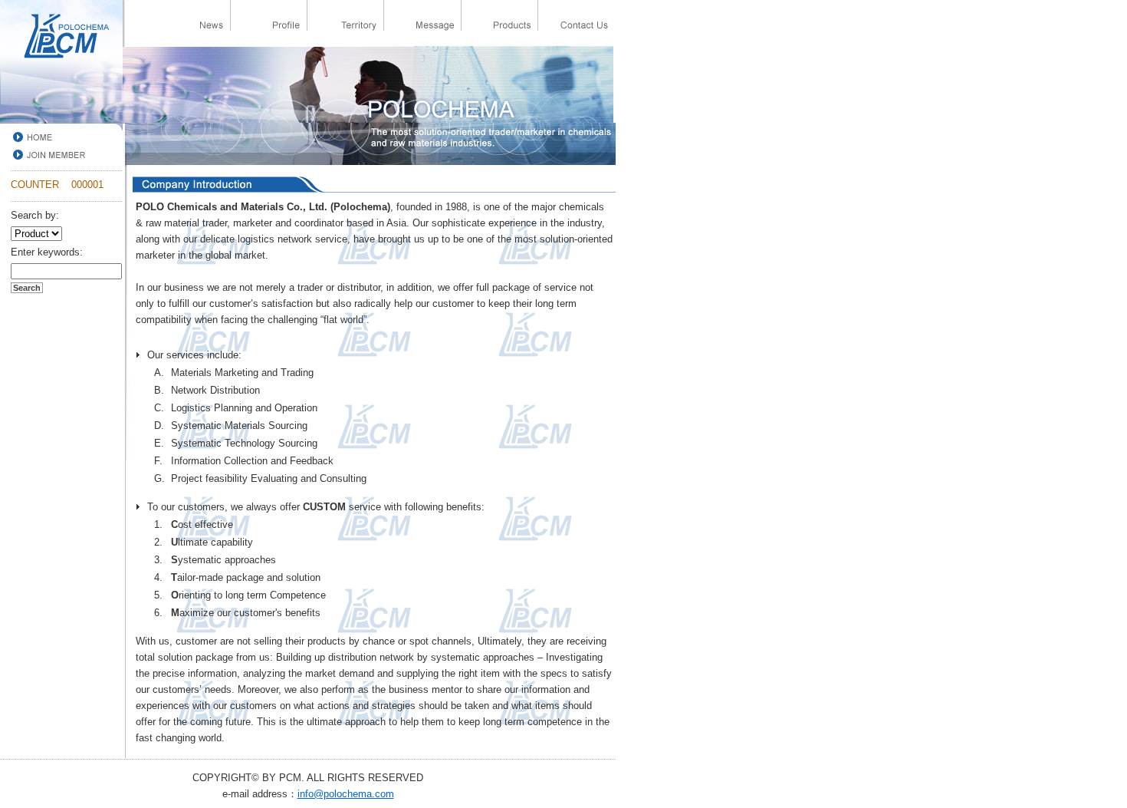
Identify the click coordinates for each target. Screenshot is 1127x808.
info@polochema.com (345, 794)
